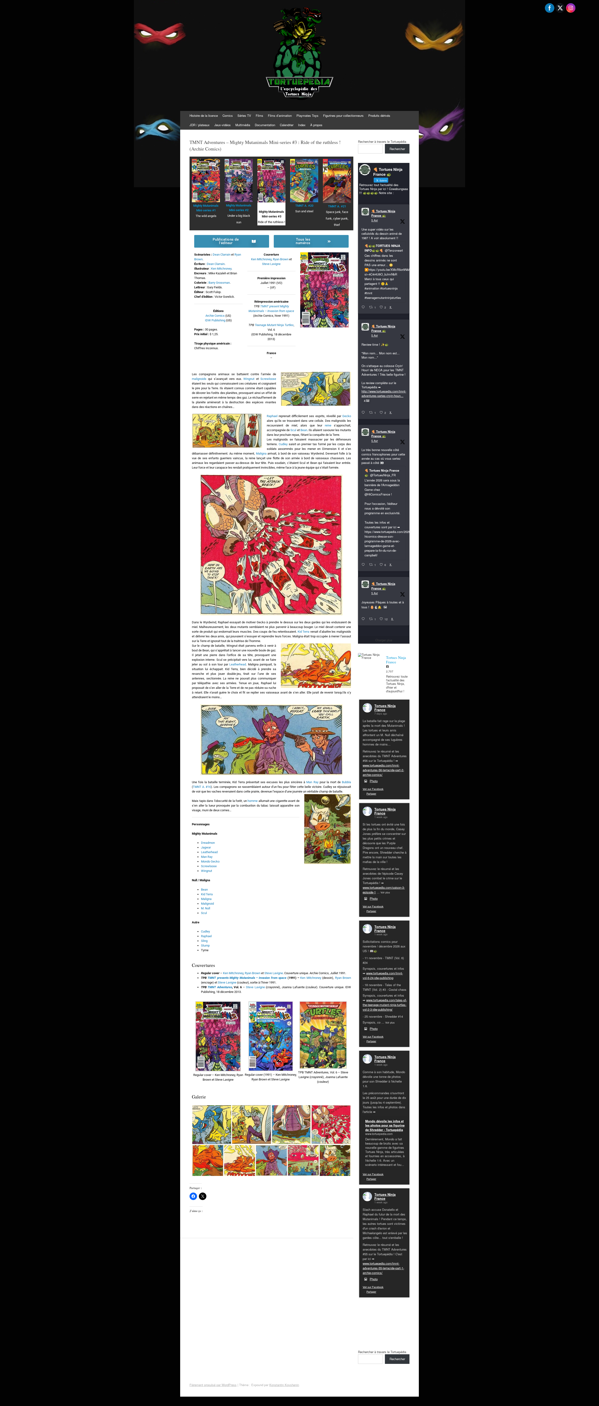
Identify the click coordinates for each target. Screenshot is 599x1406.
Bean (303, 430)
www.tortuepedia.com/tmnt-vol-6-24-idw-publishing (383, 975)
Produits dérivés (379, 115)
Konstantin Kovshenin (284, 1385)
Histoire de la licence (204, 115)
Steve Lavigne (271, 264)
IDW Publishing (215, 320)
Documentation (265, 125)
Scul (293, 430)
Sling (204, 941)
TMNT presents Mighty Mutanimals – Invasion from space (247, 978)
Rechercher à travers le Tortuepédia (382, 141)
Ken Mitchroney (221, 268)
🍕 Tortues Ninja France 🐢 (383, 213)
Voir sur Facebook (373, 789)
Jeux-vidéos (222, 125)
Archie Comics (215, 315)
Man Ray (312, 782)
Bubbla (346, 782)
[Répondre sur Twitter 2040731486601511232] (364, 619)
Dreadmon (208, 842)
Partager (371, 793)
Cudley (283, 444)
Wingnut (248, 379)
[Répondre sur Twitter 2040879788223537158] (364, 307)
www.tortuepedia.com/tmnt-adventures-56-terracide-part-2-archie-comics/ (383, 770)
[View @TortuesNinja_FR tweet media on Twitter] (385, 607)
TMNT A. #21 (337, 206)
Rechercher (397, 149)
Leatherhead (237, 664)
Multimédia (242, 125)
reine (328, 425)
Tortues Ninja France (385, 707)
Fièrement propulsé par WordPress (213, 1385)
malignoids (199, 379)
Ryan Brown (281, 259)
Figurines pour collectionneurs (343, 115)
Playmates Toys (307, 115)
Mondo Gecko (210, 861)
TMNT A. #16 (202, 787)
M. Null (205, 908)
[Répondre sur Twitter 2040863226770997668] (364, 412)
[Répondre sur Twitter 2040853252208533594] (364, 565)
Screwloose (268, 379)
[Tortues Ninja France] (369, 656)
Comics (228, 115)
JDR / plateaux (200, 125)
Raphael (272, 416)
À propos (316, 125)
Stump (205, 945)
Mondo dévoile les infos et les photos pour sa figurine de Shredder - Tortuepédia (385, 1125)
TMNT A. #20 (304, 205)
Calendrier (286, 125)
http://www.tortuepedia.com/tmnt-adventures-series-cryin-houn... (384, 393)
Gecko (346, 416)
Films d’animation (280, 115)
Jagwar (206, 847)
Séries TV (244, 115)
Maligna (261, 453)
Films (259, 115)
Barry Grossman (219, 282)
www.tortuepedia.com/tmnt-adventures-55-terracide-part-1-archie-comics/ (383, 1268)
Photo (374, 781)
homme (253, 801)
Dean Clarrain (221, 254)
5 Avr (374, 220)
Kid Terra (304, 631)
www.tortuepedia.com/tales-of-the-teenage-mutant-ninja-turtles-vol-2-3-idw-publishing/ (385, 1005)
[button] (218, 1041)
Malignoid (207, 903)
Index (302, 125)
